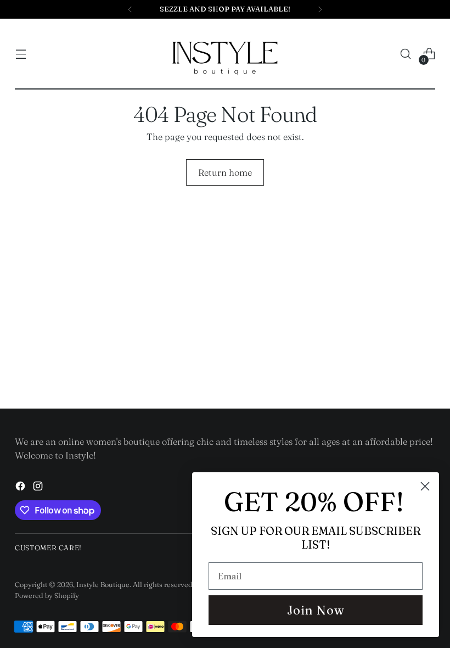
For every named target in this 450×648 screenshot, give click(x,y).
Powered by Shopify (47, 595)
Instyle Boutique (103, 584)
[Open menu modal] (20, 54)
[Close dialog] (425, 486)
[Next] (320, 9)
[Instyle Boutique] (225, 54)
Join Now (316, 610)
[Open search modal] (406, 54)
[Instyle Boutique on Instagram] (39, 488)
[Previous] (130, 9)
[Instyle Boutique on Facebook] (21, 488)
